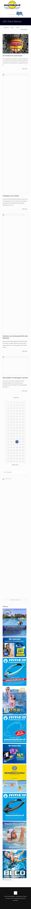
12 (22, 405)
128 (11, 461)
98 (11, 447)
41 (20, 419)
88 (17, 441)
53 (20, 425)
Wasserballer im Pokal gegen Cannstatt (15, 378)
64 (17, 430)
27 (14, 413)
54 (22, 425)
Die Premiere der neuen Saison (12, 56)
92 (11, 444)
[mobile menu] (29, 3)
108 (23, 450)
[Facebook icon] (13, 903)
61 (8, 430)
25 (8, 413)
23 (20, 411)
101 (20, 447)
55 (8, 427)
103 (8, 450)
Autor (17, 27)
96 (22, 444)
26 (11, 413)
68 (11, 433)
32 (11, 416)
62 (11, 430)
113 (20, 453)
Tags (12, 27)
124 (17, 458)
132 (23, 461)
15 (14, 408)
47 (20, 422)
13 (8, 408)
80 (11, 439)
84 (22, 439)
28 (17, 413)
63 (14, 430)
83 (20, 439)
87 (14, 441)
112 (17, 453)
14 (11, 408)
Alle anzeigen (24, 29)
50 (11, 425)
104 (11, 450)
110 (11, 453)
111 (14, 453)
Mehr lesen (24, 68)
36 (22, 416)
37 (8, 419)
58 (17, 427)
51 (14, 425)
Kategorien (6, 27)
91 (8, 444)
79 (8, 439)
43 (8, 422)
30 (22, 413)
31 (8, 416)
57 (14, 427)
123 (14, 458)
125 (20, 458)
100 (17, 447)
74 (11, 436)
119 (20, 455)
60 (22, 427)
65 (20, 430)
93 (14, 444)
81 (14, 439)
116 (11, 455)
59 (20, 427)
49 (8, 425)
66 (22, 430)
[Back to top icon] (15, 893)
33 (14, 416)
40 (17, 419)
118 (17, 455)
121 (8, 458)
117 (14, 455)
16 (17, 408)
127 (8, 461)
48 (22, 422)
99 (14, 447)
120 (23, 455)
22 (17, 411)
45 (14, 422)
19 (8, 411)
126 (23, 458)
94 (17, 444)
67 (8, 433)
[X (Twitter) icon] (15, 903)
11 (20, 405)
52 (17, 425)
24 (22, 411)
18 (22, 408)
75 (14, 436)
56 (11, 427)
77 (20, 436)
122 (11, 458)
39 (14, 419)
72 (22, 433)
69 (14, 433)
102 (23, 447)
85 (8, 441)
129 (14, 461)
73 (8, 436)
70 (17, 433)
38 (11, 419)
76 (17, 436)
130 (17, 461)
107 (20, 450)
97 (8, 447)
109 (8, 453)
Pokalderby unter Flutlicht (11, 196)
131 (20, 461)
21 (14, 411)
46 (17, 422)
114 (23, 453)
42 (22, 419)
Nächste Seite (15, 464)
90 (22, 441)
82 (17, 439)
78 (22, 436)
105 (14, 450)
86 (11, 441)
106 (17, 450)
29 (20, 413)
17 (20, 408)
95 (20, 444)
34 (17, 416)
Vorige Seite (16, 397)
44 (11, 422)
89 (20, 441)
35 (20, 416)
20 (11, 411)
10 (17, 405)
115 (8, 455)
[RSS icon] (17, 903)
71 (20, 433)
